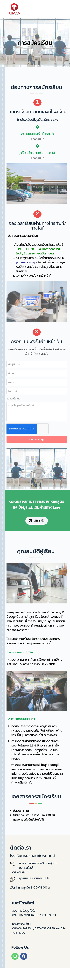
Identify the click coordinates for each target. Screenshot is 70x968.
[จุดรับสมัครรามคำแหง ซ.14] (37, 146)
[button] (37, 102)
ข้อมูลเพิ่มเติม (13, 398)
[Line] (15, 956)
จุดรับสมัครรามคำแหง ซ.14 (37, 152)
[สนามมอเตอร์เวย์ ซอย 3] (37, 127)
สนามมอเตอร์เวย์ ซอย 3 (37, 133)
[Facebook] (23, 956)
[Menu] (64, 9)
